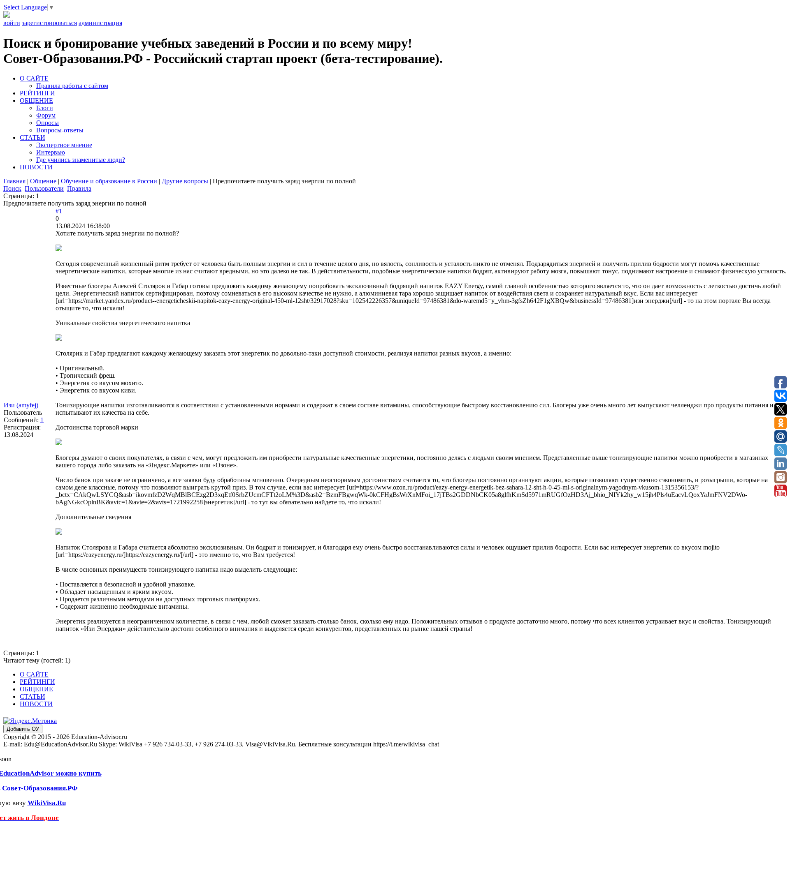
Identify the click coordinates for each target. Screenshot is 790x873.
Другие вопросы (185, 181)
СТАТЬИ (32, 137)
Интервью (50, 152)
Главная (14, 181)
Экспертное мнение (64, 144)
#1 (59, 211)
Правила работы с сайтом (72, 85)
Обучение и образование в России (109, 181)
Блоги (44, 107)
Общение (43, 181)
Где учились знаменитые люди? (80, 159)
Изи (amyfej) (21, 405)
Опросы (47, 122)
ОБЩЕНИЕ (36, 100)
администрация (100, 22)
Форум (46, 115)
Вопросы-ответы (60, 130)
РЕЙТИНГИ (37, 93)
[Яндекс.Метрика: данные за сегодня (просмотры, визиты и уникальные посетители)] (30, 721)
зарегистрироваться (49, 22)
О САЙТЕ (34, 78)
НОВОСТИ (36, 167)
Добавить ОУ (23, 729)
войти (11, 22)
